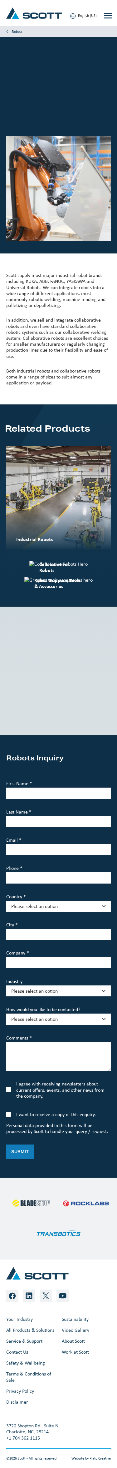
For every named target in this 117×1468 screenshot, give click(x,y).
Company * (17, 953)
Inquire (20, 116)
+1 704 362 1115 (23, 1438)
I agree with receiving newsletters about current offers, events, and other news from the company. (60, 1090)
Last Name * (19, 812)
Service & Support (24, 1341)
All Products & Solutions (30, 1330)
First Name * (19, 783)
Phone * (14, 868)
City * (12, 925)
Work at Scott (75, 1352)
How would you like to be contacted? (43, 1009)
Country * (16, 896)
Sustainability (75, 1319)
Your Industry (19, 1319)
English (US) (87, 15)
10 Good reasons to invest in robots (57, 708)
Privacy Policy (20, 1391)
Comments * (19, 1038)
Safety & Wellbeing (25, 1363)
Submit (20, 1151)
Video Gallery (75, 1330)
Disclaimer (17, 1402)
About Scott (73, 1341)
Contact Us (17, 1352)
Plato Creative (100, 1458)
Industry (14, 981)
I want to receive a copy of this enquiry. (56, 1114)
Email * (14, 840)
